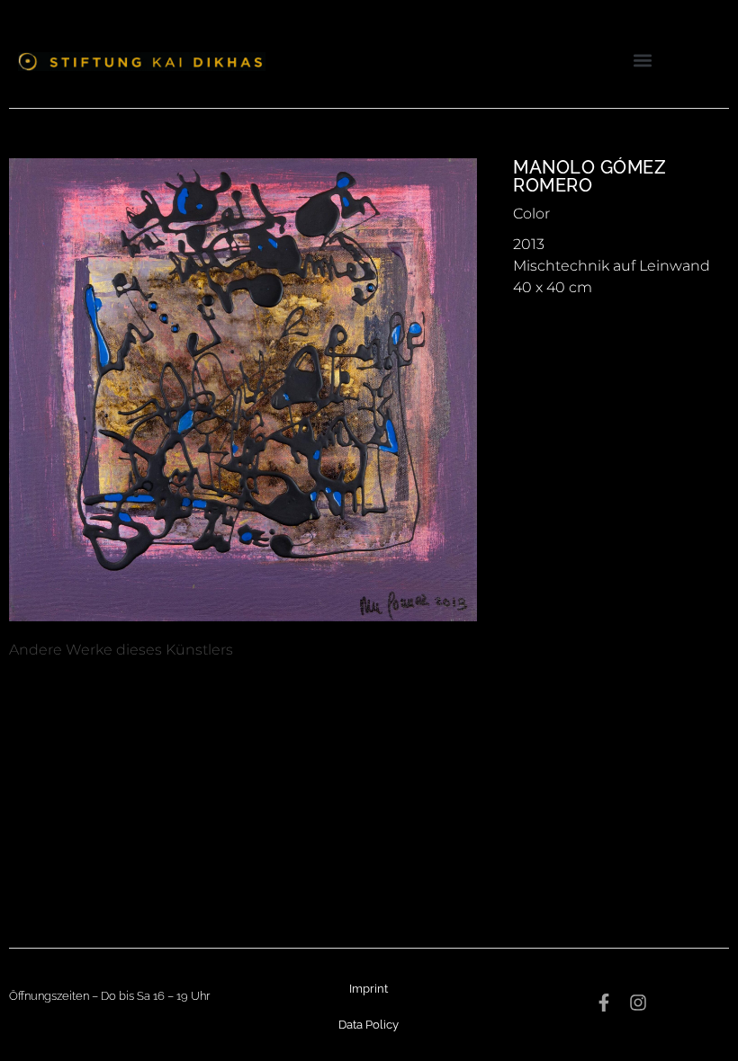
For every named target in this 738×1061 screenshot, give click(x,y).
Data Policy (368, 1024)
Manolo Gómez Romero (589, 176)
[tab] (121, 650)
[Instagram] (638, 1002)
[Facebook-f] (603, 1002)
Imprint (368, 988)
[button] (642, 60)
